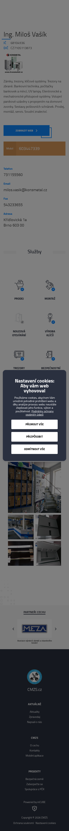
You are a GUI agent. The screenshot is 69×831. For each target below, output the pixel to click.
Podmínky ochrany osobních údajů (40, 413)
